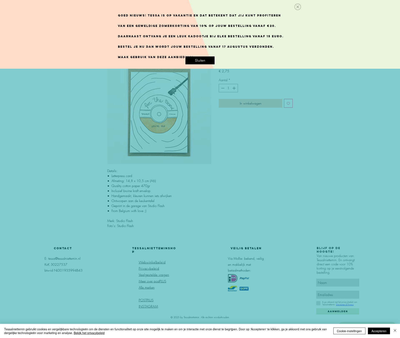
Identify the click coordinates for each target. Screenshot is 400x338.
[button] (200, 60)
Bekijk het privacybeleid (89, 333)
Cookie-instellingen (349, 331)
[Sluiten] (395, 331)
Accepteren (378, 331)
